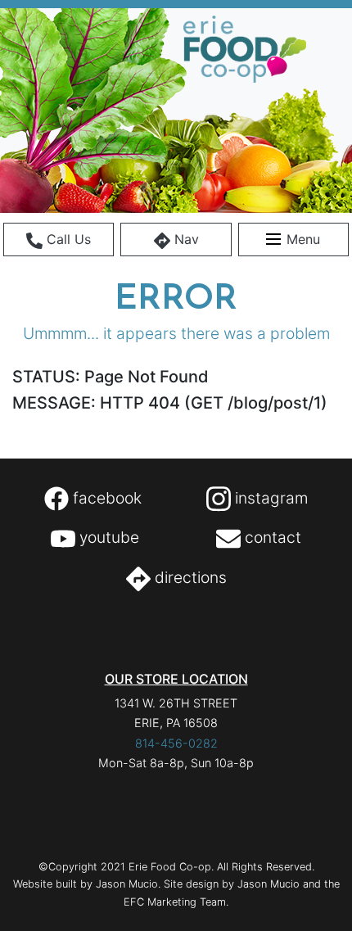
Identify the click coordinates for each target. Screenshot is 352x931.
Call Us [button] (67, 239)
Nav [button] (184, 239)
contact (271, 537)
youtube (107, 537)
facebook (105, 498)
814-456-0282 (176, 743)
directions (189, 577)
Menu (301, 239)
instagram (269, 498)
